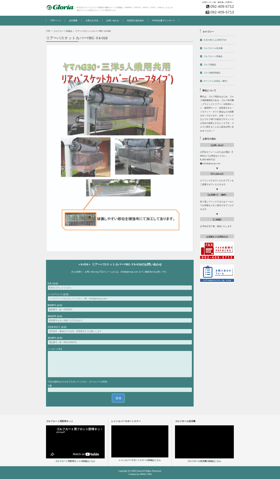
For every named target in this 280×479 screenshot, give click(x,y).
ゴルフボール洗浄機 (213, 48)
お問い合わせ (112, 20)
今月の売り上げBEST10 (215, 40)
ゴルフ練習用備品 (212, 72)
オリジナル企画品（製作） (216, 81)
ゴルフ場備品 (210, 64)
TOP (48, 31)
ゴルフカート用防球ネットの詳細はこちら (75, 461)
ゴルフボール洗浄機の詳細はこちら (204, 461)
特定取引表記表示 (135, 20)
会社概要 (73, 20)
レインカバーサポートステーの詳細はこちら (140, 460)
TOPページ (55, 20)
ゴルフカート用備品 (62, 31)
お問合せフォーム (208, 152)
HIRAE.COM (146, 474)
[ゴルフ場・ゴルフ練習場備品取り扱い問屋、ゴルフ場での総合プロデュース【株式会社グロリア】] (60, 7)
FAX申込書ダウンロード (163, 20)
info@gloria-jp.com (129, 272)
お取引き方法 (92, 20)
